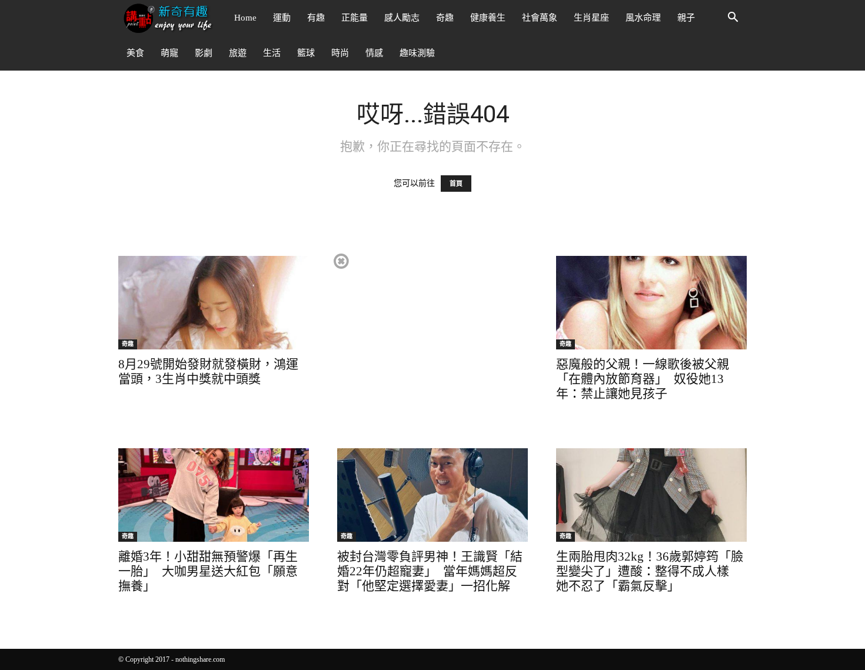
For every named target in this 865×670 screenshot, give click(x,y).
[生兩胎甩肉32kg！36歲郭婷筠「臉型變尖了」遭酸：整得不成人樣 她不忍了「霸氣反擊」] (651, 495)
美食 (135, 53)
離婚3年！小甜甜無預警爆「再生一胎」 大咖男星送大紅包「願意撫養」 (208, 571)
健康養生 (487, 17)
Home (245, 17)
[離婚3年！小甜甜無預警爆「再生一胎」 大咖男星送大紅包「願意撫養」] (213, 495)
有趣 (316, 17)
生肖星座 (591, 17)
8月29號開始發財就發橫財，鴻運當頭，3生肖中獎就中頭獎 (208, 371)
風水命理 (643, 17)
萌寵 (169, 53)
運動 (282, 17)
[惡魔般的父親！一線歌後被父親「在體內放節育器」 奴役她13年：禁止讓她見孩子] (651, 302)
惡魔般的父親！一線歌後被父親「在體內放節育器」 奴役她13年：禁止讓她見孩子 (642, 379)
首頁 (456, 183)
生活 (272, 53)
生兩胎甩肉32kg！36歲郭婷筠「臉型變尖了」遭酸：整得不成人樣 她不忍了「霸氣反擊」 (649, 571)
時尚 (340, 53)
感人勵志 (402, 17)
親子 (686, 17)
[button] (732, 18)
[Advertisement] (432, 334)
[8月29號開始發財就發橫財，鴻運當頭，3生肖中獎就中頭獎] (213, 302)
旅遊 (238, 53)
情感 (374, 53)
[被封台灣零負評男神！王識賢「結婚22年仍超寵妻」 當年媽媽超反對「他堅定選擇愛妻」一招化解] (432, 495)
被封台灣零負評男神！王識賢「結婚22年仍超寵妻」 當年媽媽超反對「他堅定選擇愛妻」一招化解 (430, 571)
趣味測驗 (417, 53)
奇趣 (445, 17)
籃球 (306, 53)
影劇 (203, 53)
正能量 (354, 17)
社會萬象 (539, 17)
